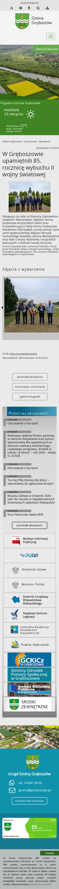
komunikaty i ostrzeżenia (30, 386)
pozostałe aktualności (30, 377)
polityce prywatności (41, 884)
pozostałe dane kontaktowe (29, 800)
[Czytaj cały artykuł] (30, 196)
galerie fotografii (30, 396)
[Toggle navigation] (51, 36)
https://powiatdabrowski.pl (23, 353)
